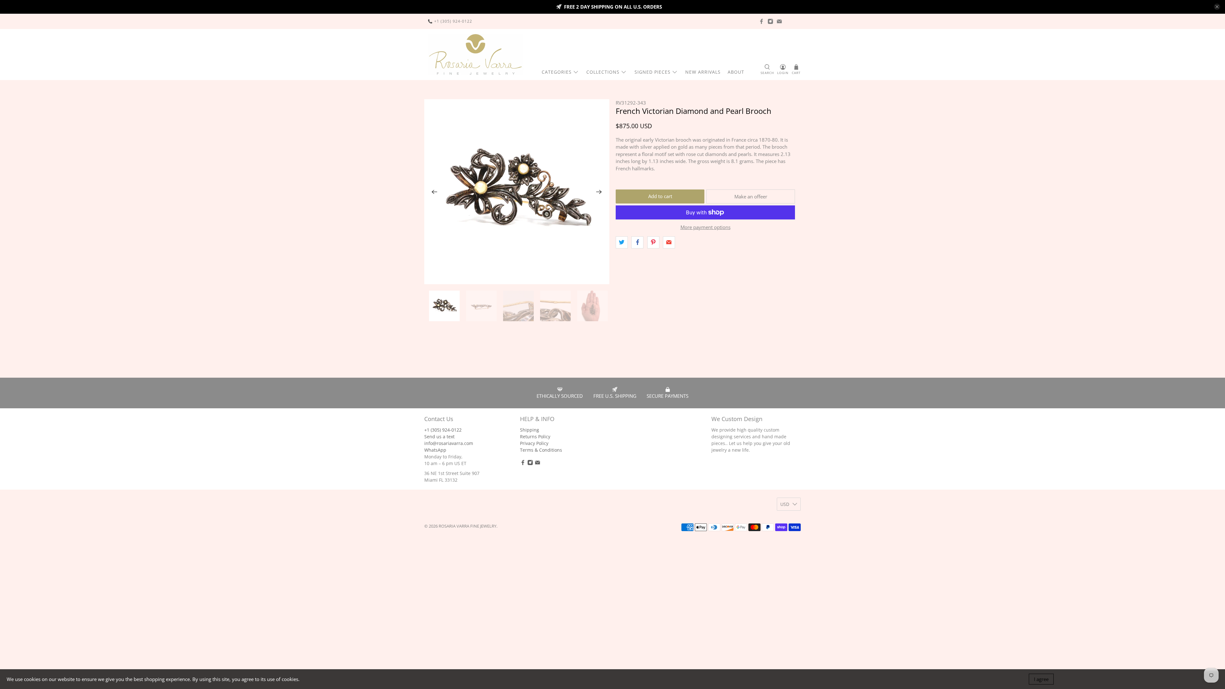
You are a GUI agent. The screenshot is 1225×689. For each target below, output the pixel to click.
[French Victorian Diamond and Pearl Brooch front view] (516, 191)
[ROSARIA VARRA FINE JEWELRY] (475, 54)
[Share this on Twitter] (622, 242)
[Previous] (434, 192)
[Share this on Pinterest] (653, 242)
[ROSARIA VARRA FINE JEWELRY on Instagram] (770, 21)
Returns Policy (535, 436)
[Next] (599, 192)
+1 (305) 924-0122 (443, 430)
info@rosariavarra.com (448, 443)
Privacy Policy (534, 443)
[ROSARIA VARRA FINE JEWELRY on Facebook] (761, 21)
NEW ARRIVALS (703, 72)
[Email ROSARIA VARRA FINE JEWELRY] (779, 21)
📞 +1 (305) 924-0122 (450, 21)
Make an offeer (750, 196)
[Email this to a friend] (669, 242)
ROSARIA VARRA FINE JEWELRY (467, 526)
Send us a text (439, 436)
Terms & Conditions (541, 450)
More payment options (705, 227)
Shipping (529, 430)
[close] (1217, 7)
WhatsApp (435, 450)
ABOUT (736, 72)
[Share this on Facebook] (637, 242)
